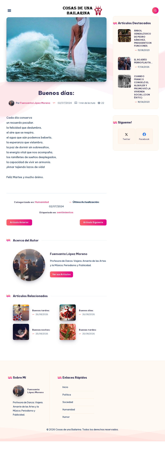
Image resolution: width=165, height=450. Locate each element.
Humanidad (42, 202)
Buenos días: (86, 310)
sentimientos (65, 212)
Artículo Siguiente (93, 222)
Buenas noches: (41, 329)
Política (67, 394)
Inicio (65, 387)
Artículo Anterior (19, 222)
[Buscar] (155, 10)
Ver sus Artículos (61, 274)
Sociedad (68, 402)
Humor (66, 417)
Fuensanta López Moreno (68, 254)
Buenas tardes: (41, 310)
